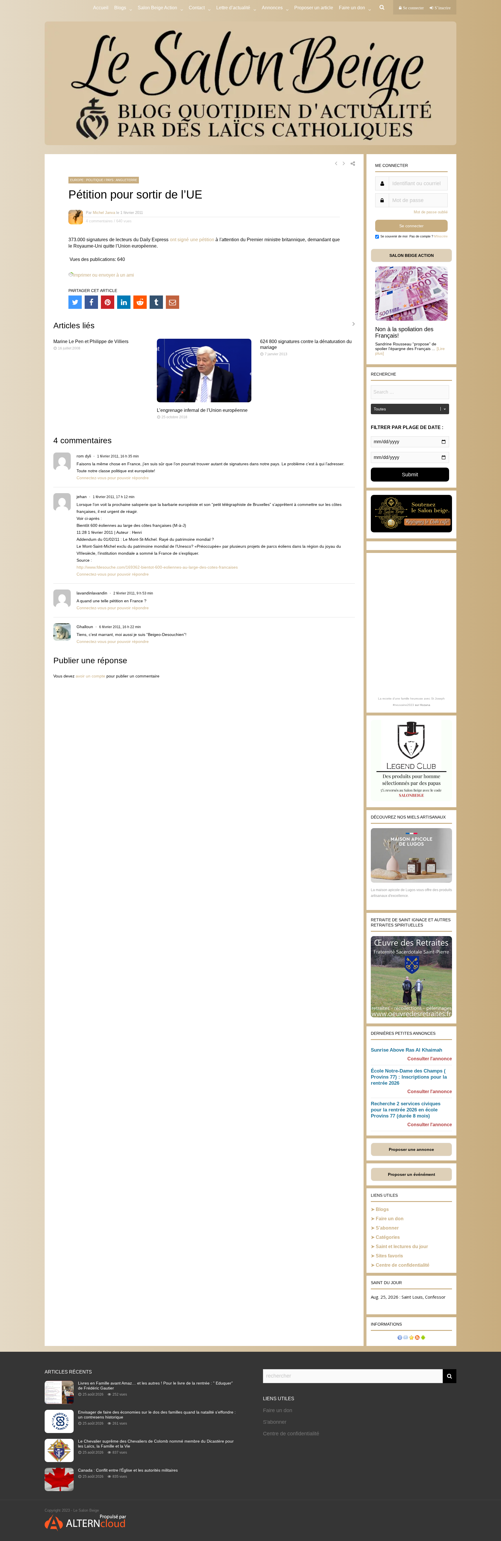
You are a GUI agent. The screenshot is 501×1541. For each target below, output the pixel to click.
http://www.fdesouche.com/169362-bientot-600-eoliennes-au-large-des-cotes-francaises (157, 567)
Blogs (120, 7)
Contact (197, 7)
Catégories (388, 1237)
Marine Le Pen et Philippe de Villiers (90, 341)
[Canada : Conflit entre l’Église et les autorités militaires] (59, 1489)
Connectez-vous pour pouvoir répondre (113, 477)
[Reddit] (140, 302)
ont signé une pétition (192, 239)
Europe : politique (86, 180)
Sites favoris (389, 1255)
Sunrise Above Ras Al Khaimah (406, 1050)
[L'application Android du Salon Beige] (423, 1338)
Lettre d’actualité (233, 7)
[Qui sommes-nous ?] (399, 1338)
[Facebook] (91, 302)
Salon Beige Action (157, 7)
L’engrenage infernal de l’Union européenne (202, 410)
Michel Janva (104, 212)
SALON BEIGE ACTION (411, 255)
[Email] (172, 302)
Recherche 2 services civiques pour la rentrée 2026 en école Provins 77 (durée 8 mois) (405, 1110)
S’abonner (387, 1227)
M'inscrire (441, 236)
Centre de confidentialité (402, 1265)
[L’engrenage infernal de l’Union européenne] (204, 400)
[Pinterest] (107, 302)
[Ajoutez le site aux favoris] (411, 1338)
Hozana (425, 704)
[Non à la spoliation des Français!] (411, 319)
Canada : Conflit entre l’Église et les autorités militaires (128, 1470)
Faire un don (390, 1218)
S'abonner (274, 1422)
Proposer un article (313, 7)
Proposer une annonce (411, 1149)
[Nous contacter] (405, 1338)
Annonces (272, 7)
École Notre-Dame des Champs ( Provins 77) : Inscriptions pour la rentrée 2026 (409, 1077)
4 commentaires (99, 221)
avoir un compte (90, 676)
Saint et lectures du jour (402, 1246)
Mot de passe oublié (431, 212)
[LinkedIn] (123, 302)
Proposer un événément (411, 1174)
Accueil (100, 7)
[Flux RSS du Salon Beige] (417, 1338)
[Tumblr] (156, 302)
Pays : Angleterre (121, 180)
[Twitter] (75, 302)
